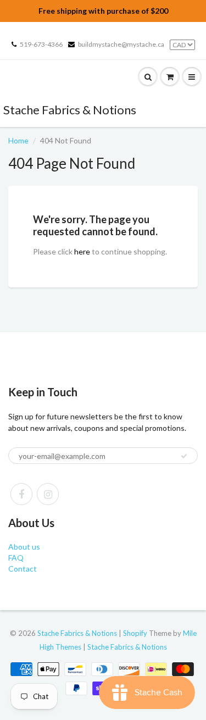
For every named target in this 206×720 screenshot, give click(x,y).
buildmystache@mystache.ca (121, 44)
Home (18, 140)
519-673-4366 (41, 44)
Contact (22, 568)
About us (24, 546)
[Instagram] (48, 494)
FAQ (16, 557)
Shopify (135, 633)
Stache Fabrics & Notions (69, 109)
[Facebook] (21, 494)
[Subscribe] (184, 456)
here (82, 251)
